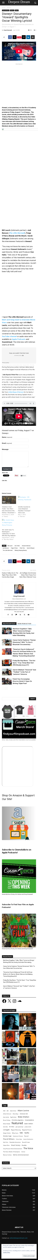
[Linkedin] (28, 37)
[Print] (33, 37)
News (16, 10)
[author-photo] (19, 593)
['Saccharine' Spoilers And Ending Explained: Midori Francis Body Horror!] (10, 1021)
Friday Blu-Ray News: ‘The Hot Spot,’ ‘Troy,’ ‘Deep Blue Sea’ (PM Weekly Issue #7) (24, 663)
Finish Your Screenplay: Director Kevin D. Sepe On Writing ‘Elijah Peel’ (22, 681)
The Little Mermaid (17, 233)
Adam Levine (23, 1110)
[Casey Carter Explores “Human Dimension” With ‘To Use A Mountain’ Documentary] (7, 642)
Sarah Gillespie (30, 548)
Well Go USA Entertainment (21, 1155)
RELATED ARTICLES (9, 623)
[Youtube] (29, 615)
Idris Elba (5, 1127)
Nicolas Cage (7, 1136)
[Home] (27, 1039)
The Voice (28, 1148)
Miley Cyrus (15, 1133)
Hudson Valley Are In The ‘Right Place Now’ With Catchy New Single (10, 575)
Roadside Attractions (15, 1142)
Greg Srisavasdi (8, 30)
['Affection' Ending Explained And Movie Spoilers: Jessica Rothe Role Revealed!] (27, 1021)
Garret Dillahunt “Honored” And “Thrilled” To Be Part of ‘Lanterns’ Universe (24, 672)
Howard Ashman (26, 545)
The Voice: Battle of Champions (11, 1152)
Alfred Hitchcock (7, 1114)
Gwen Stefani (28, 1124)
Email (7, 443)
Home (3, 7)
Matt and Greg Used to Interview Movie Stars (12, 365)
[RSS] (21, 615)
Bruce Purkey (6, 1120)
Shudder (24, 1145)
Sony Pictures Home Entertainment (12, 1148)
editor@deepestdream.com (18, 1238)
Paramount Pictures (18, 1136)
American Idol (24, 1114)
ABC (8, 1110)
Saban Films (6, 1145)
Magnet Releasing (16, 1130)
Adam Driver (13, 1110)
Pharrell (26, 1136)
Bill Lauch (10, 545)
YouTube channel (9, 336)
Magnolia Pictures (27, 1130)
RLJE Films (5, 1142)
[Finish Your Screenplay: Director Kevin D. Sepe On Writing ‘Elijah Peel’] (7, 681)
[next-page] (6, 688)
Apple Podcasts (19, 339)
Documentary (6, 10)
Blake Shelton (23, 1117)
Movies (9, 7)
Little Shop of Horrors (15, 392)
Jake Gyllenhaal (19, 1127)
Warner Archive (7, 1155)
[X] (14, 37)
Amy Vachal (6, 1117)
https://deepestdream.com (19, 599)
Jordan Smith (28, 1127)
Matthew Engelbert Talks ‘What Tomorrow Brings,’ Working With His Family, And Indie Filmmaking (18, 961)
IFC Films (11, 1127)
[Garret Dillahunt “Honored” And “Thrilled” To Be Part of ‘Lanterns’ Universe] (7, 672)
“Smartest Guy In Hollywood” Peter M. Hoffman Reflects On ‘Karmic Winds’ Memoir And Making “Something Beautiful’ (17, 974)
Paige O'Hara (14, 548)
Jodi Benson (6, 548)
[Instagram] (13, 615)
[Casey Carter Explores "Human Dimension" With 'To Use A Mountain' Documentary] (10, 1056)
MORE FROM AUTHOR (24, 623)
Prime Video (19, 1139)
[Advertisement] (19, 83)
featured (17, 1123)
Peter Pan (22, 548)
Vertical (23, 1151)
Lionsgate (6, 1130)
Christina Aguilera (17, 1120)
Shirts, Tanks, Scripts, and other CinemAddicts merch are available (19, 739)
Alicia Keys (15, 1114)
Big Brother (13, 1117)
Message (5, 449)
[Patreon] (17, 615)
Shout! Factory (15, 1145)
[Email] (24, 37)
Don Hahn (17, 545)
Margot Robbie (7, 1133)
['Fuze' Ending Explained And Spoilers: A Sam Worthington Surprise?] (10, 1091)
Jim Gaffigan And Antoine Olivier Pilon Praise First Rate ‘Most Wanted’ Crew (28, 575)
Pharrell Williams (9, 1139)
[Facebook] (10, 37)
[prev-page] (3, 688)
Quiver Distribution (28, 1139)
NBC (21, 1133)
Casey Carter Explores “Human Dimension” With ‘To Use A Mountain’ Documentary (24, 642)
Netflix (26, 1133)
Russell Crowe (26, 1142)
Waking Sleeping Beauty (21, 550)
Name (7, 437)
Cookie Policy (6, 1252)
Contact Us (7, 469)
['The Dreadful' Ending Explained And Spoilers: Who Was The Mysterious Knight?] (27, 1056)
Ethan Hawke (6, 1124)
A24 (4, 1111)
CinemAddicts (29, 1120)
